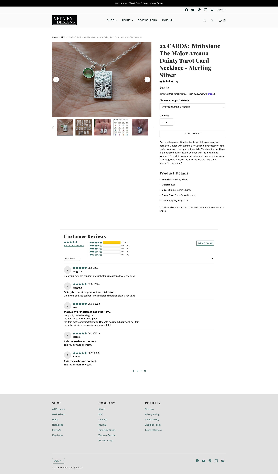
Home (55, 37)
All (62, 37)
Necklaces (57, 425)
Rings (55, 419)
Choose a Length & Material (174, 100)
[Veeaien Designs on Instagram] (205, 10)
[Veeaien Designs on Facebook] (186, 10)
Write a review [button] (205, 243)
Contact (102, 419)
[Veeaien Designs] (64, 20)
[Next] (147, 79)
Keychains (57, 435)
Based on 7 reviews (74, 245)
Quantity (164, 115)
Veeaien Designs (68, 467)
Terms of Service (107, 435)
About (126, 20)
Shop (110, 20)
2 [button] (137, 371)
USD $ (220, 9)
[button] (96, 242)
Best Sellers (147, 20)
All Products (58, 409)
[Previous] (56, 79)
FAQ (100, 414)
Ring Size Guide (106, 430)
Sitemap (149, 409)
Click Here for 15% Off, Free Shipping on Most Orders (139, 3)
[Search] (204, 20)
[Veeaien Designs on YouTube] (193, 10)
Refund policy (105, 440)
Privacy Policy (152, 414)
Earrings (56, 430)
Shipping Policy (153, 425)
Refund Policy (152, 419)
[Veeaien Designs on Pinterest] (199, 10)
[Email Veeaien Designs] (212, 10)
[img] (80, 268)
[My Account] (212, 20)
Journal (168, 20)
